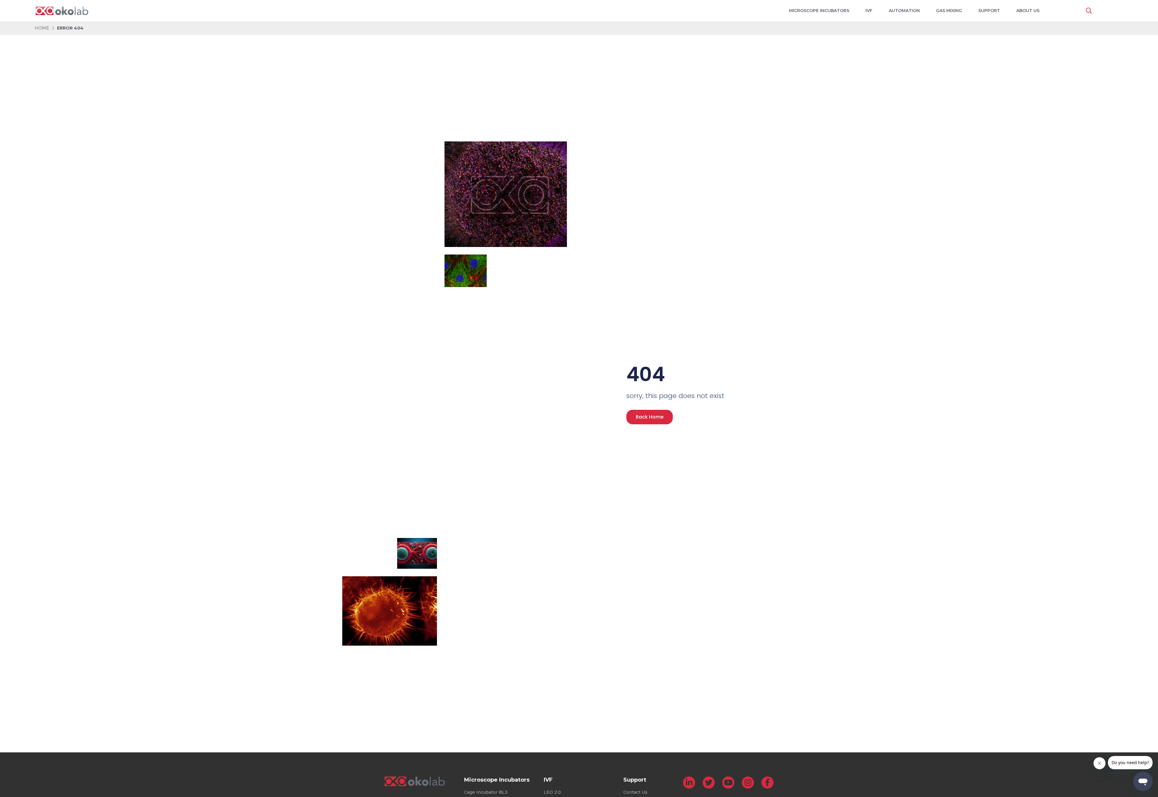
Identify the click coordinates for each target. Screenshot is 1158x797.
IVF (868, 10)
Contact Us (635, 792)
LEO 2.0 (552, 792)
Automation (904, 10)
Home (42, 28)
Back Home (649, 416)
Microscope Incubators (819, 10)
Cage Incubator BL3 (486, 792)
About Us (1027, 10)
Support (989, 10)
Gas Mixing (949, 10)
